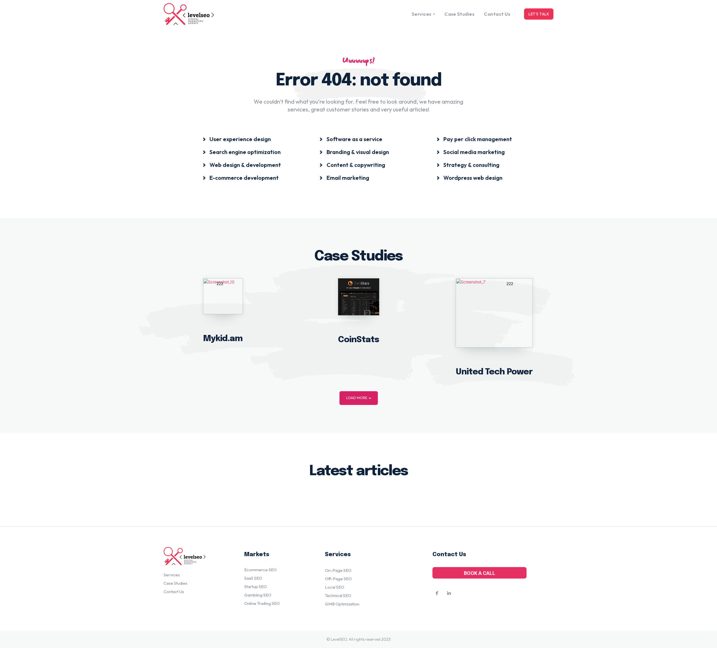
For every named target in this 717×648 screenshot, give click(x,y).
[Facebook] (436, 593)
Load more (356, 397)
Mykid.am (223, 338)
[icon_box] (236, 139)
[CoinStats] (358, 296)
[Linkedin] (448, 593)
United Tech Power (494, 372)
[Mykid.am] (223, 296)
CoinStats (358, 339)
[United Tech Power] (494, 313)
